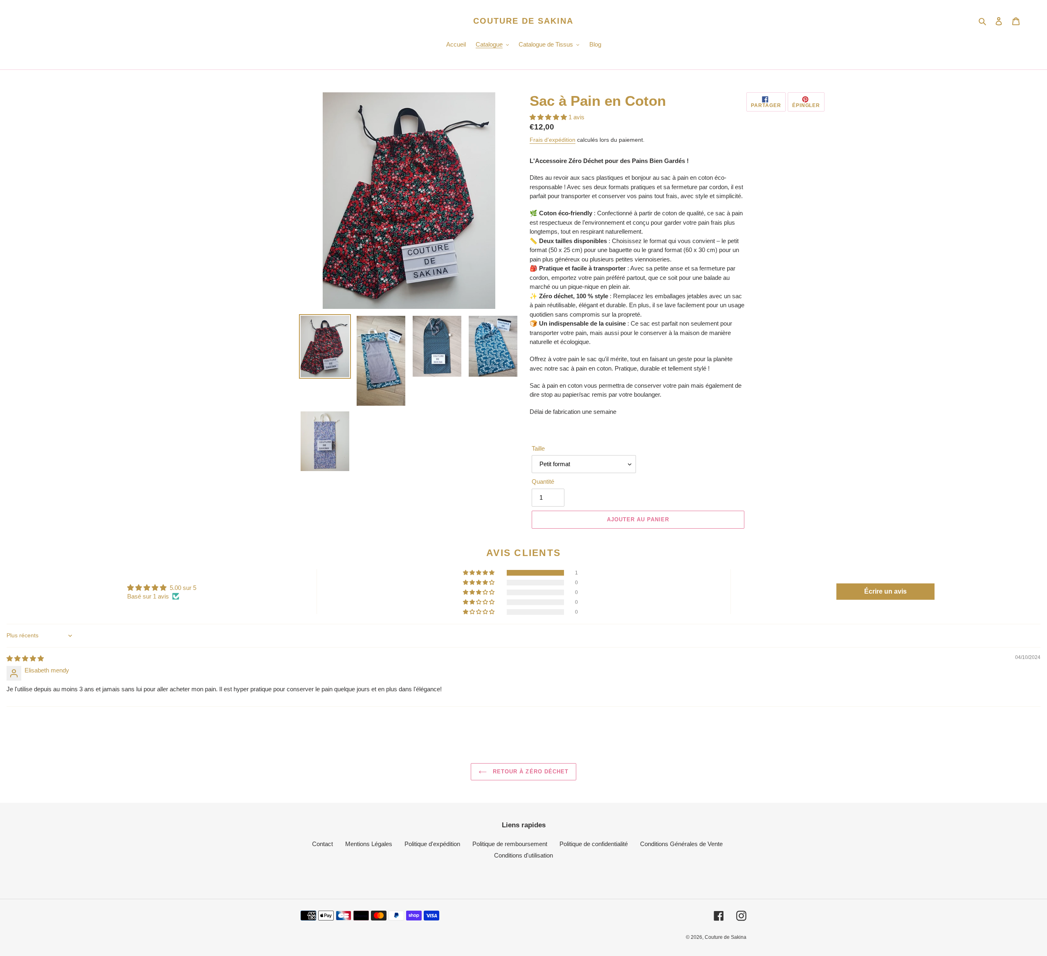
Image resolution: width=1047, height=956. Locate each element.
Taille (538, 448)
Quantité (543, 481)
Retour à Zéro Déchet (529, 771)
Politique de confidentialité (593, 843)
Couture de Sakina (523, 20)
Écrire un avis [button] (885, 591)
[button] (549, 117)
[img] (25, 658)
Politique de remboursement (509, 843)
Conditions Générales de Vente (681, 843)
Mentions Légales (368, 843)
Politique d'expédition (432, 843)
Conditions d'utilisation (523, 855)
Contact (322, 843)
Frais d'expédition (552, 139)
